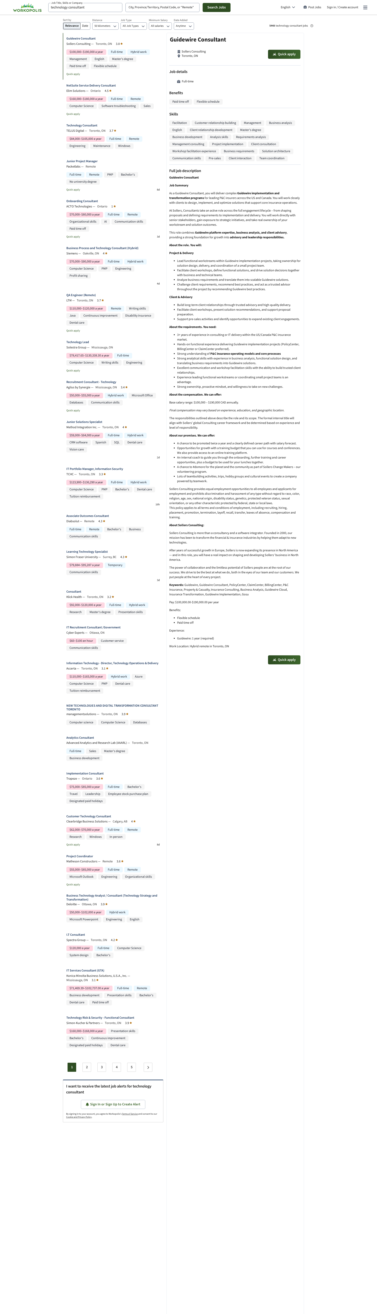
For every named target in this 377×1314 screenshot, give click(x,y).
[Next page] (148, 1067)
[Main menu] (365, 7)
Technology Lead (77, 342)
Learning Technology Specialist (87, 552)
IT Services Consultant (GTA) (85, 970)
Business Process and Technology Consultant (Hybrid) (102, 248)
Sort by (67, 20)
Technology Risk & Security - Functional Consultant (100, 1018)
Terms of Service (130, 1113)
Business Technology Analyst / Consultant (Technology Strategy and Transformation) (111, 897)
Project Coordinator (79, 856)
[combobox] (85, 7)
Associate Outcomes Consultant (87, 516)
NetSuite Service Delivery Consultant (91, 85)
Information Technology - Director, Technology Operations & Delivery (112, 663)
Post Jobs (314, 7)
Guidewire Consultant (81, 39)
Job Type (126, 20)
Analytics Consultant (80, 738)
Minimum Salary (158, 20)
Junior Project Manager (82, 161)
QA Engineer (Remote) (81, 295)
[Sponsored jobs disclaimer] (311, 25)
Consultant (73, 592)
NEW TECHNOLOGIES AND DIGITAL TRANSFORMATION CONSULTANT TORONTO (112, 707)
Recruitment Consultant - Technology (91, 382)
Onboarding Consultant (82, 201)
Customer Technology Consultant (88, 816)
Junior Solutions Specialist (84, 422)
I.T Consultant (75, 935)
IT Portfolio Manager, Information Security (94, 469)
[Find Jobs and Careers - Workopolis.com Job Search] (27, 7)
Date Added (181, 20)
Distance (97, 20)
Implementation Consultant (85, 773)
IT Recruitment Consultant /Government (93, 627)
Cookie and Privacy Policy (79, 1117)
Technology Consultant (81, 125)
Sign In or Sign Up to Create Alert (115, 1104)
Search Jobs (216, 7)
